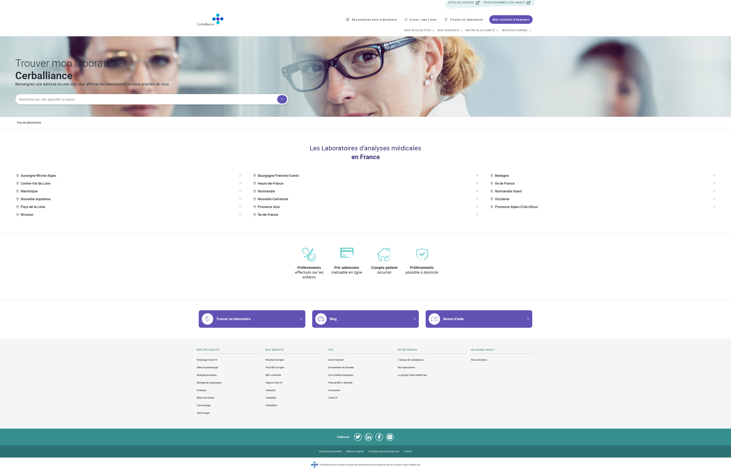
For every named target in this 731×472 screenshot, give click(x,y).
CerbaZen (270, 390)
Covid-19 (333, 397)
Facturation (334, 390)
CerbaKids (271, 397)
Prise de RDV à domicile (340, 382)
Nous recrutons (479, 359)
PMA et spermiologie (207, 367)
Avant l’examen (336, 359)
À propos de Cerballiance (411, 359)
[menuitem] (465, 2)
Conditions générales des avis (383, 451)
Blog (333, 319)
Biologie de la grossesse (209, 382)
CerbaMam (271, 405)
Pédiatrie (201, 390)
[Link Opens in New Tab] (358, 437)
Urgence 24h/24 (274, 382)
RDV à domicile (273, 375)
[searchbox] (145, 99)
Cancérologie (204, 405)
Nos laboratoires (406, 367)
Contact (408, 451)
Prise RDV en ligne (275, 367)
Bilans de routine (205, 397)
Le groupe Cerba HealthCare (412, 375)
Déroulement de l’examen (341, 367)
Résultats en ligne (275, 359)
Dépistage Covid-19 (207, 359)
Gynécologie (203, 412)
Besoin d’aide (453, 319)
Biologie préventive (206, 375)
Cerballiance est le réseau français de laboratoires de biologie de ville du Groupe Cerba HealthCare (369, 464)
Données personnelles (330, 451)
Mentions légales (355, 451)
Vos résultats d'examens (340, 375)
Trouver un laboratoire (233, 319)
